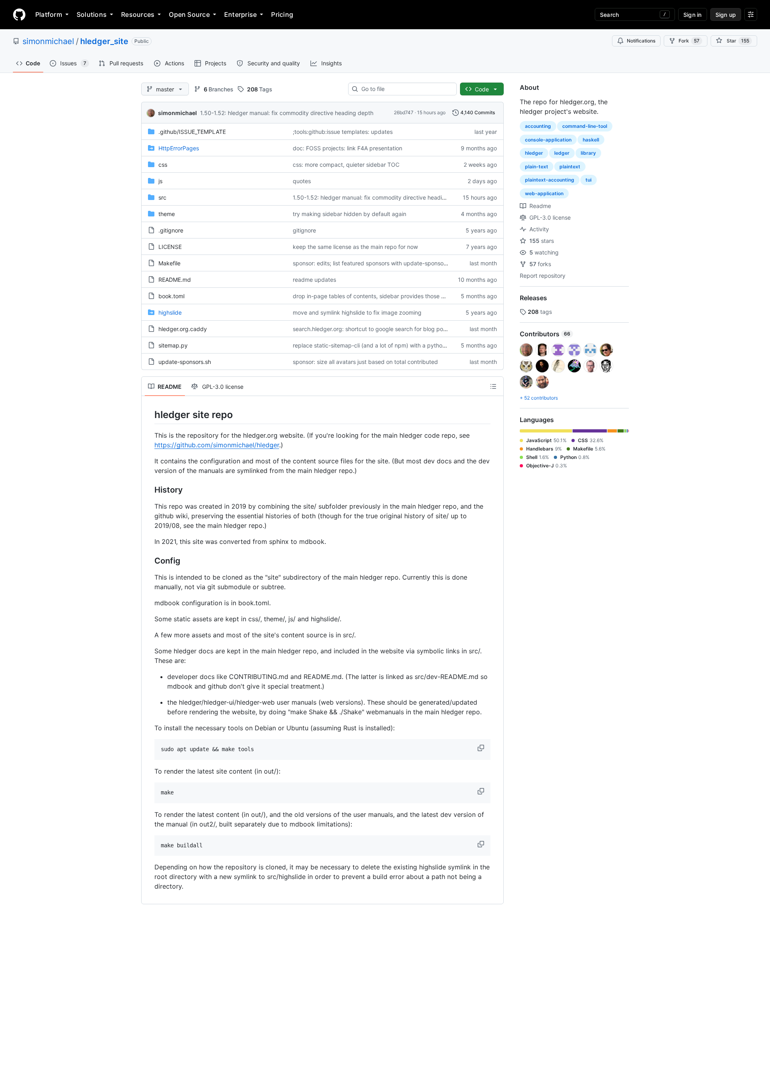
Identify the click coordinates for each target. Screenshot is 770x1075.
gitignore (304, 230)
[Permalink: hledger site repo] (148, 414)
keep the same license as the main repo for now (355, 246)
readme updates (314, 279)
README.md (174, 279)
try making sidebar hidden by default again (349, 213)
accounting (538, 126)
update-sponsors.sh (184, 361)
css (162, 164)
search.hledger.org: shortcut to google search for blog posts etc (377, 328)
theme (166, 213)
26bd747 (403, 112)
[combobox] (405, 89)
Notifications (641, 41)
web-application (544, 193)
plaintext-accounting (549, 180)
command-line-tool (584, 126)
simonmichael (48, 41)
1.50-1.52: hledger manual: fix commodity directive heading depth (286, 112)
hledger (534, 153)
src (162, 197)
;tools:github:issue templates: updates (343, 131)
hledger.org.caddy (182, 328)
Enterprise (240, 14)
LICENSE (170, 246)
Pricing (282, 14)
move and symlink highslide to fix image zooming (357, 312)
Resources (137, 14)
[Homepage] (19, 14)
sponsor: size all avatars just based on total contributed (365, 361)
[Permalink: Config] (148, 561)
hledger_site (104, 41)
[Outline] (493, 386)
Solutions (92, 14)
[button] (481, 748)
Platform (48, 14)
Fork (689, 41)
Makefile (169, 263)
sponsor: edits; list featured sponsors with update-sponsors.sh (374, 263)
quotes (302, 181)
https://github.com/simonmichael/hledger (216, 445)
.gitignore (170, 230)
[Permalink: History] (148, 490)
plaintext (569, 167)
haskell (591, 140)
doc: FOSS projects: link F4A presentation (347, 148)
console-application (548, 140)
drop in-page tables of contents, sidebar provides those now (372, 296)
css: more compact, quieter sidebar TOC (346, 164)
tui (589, 180)
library (588, 153)
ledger (561, 153)
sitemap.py (173, 345)
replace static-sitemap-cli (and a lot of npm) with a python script (377, 345)
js (160, 181)
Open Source (189, 14)
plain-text (536, 167)
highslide (170, 312)
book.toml (171, 296)
